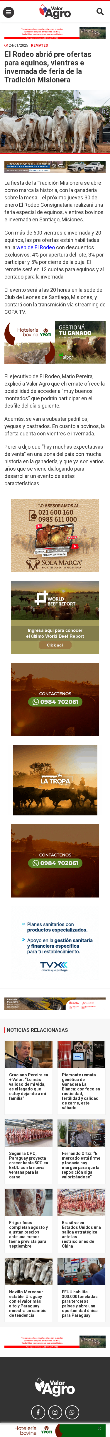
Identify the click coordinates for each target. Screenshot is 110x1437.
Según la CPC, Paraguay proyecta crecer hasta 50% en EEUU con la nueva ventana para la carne (28, 1165)
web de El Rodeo (35, 247)
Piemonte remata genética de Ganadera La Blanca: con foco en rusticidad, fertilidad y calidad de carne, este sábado (81, 1091)
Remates (39, 45)
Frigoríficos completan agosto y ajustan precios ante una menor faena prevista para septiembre (28, 1234)
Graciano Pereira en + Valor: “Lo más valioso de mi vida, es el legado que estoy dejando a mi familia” (28, 1087)
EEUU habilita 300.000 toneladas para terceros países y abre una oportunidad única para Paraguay (80, 1304)
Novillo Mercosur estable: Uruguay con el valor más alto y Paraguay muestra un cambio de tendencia (28, 1304)
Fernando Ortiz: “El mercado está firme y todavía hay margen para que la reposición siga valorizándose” (81, 1165)
